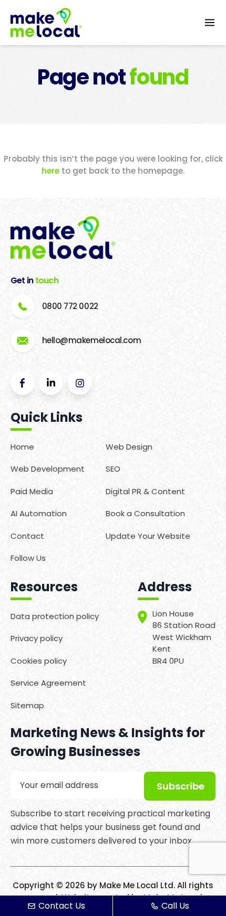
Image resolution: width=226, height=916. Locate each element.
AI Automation (39, 513)
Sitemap (27, 705)
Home (22, 446)
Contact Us (61, 906)
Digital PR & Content (145, 491)
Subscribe (180, 786)
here (50, 170)
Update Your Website (148, 535)
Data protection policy (55, 616)
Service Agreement (48, 682)
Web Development (48, 468)
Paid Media (32, 491)
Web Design (129, 446)
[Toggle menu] (209, 22)
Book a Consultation (145, 513)
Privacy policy (37, 638)
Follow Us (28, 557)
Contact (27, 535)
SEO (113, 468)
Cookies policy (39, 660)
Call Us (175, 906)
